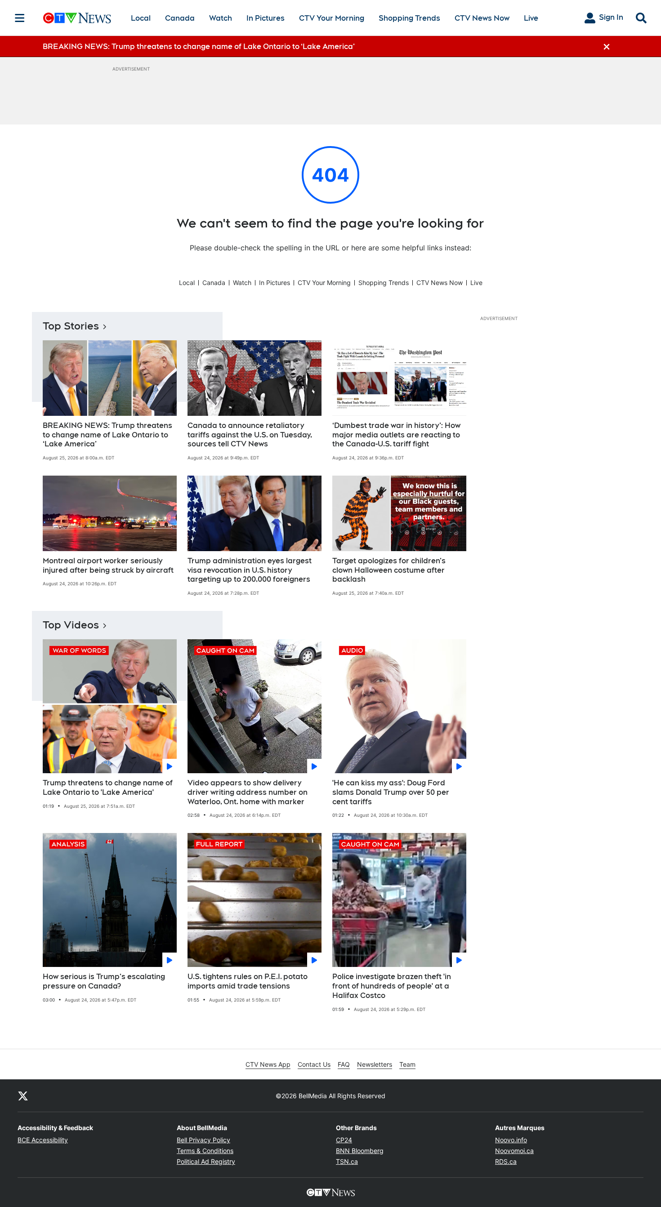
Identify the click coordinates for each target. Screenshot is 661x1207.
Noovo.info (511, 1140)
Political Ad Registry (206, 1161)
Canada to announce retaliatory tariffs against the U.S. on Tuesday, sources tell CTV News (250, 435)
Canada (180, 18)
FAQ (344, 1064)
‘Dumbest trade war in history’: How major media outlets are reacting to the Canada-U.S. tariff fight (396, 435)
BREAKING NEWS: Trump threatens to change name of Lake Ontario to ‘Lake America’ (107, 435)
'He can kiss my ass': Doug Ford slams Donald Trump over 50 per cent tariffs (390, 792)
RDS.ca (506, 1161)
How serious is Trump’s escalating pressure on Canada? (104, 981)
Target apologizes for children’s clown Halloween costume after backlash (389, 570)
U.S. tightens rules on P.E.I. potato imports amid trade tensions (248, 981)
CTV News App (268, 1064)
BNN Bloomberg (360, 1150)
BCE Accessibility (43, 1140)
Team (407, 1064)
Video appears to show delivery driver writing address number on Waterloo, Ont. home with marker (248, 792)
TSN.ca (347, 1161)
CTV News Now (482, 18)
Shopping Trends (409, 18)
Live (531, 18)
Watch (220, 18)
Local (141, 18)
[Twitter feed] (23, 1095)
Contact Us (314, 1064)
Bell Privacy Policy (203, 1140)
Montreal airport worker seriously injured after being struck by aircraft (108, 566)
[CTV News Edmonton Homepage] (77, 18)
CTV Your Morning (331, 18)
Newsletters (374, 1064)
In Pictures (265, 18)
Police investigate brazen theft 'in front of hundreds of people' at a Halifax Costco (391, 986)
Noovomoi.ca (514, 1150)
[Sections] (20, 18)
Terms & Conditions (205, 1150)
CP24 (344, 1140)
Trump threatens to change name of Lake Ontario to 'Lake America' (108, 788)
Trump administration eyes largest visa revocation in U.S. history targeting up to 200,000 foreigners (250, 570)
